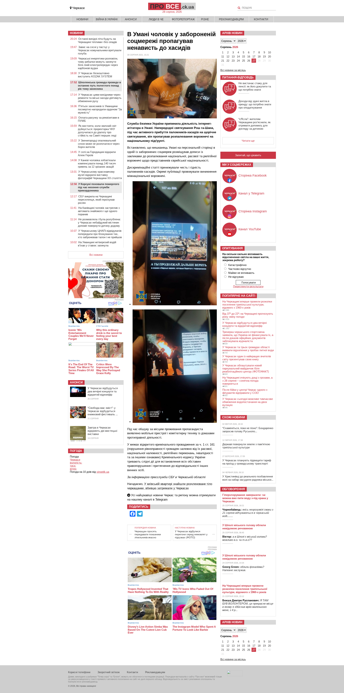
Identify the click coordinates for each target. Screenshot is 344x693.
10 (269, 52)
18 (259, 56)
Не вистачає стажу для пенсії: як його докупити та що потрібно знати (254, 86)
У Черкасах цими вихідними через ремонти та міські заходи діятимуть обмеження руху (99, 98)
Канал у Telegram (251, 193)
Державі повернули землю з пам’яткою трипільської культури (246, 446)
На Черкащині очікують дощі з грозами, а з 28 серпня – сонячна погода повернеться (247, 380)
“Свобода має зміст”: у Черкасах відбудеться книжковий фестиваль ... (103, 411)
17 (253, 56)
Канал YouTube (249, 229)
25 (243, 60)
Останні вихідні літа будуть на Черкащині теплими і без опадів (97, 40)
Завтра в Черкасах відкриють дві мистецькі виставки (102, 430)
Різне (205, 19)
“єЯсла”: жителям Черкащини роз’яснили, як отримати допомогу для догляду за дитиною (254, 123)
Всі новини (95, 254)
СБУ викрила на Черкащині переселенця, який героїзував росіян (96, 199)
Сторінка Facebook (252, 175)
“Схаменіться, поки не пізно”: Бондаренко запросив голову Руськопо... (247, 430)
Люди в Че (156, 19)
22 (227, 60)
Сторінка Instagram (252, 211)
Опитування (232, 248)
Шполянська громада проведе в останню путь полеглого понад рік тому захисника (99, 85)
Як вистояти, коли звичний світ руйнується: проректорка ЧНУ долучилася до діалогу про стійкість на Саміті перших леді (97, 130)
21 (222, 60)
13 (233, 56)
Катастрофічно (237, 264)
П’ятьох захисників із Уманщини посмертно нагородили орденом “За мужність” (100, 109)
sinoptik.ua (103, 471)
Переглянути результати (248, 286)
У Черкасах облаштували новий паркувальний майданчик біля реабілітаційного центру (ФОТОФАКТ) (245, 368)
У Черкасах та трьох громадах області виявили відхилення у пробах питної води (248, 349)
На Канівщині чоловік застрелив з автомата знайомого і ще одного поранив (99, 211)
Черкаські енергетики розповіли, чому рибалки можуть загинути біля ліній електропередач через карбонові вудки (98, 63)
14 (238, 56)
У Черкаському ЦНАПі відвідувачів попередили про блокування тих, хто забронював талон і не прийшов (100, 234)
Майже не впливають (241, 272)
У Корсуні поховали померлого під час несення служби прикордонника (98, 187)
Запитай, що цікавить (248, 155)
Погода (76, 450)
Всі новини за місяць (233, 70)
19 (264, 56)
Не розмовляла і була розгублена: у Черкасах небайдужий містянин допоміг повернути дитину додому (99, 222)
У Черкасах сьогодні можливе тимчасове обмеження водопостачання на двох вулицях (247, 401)
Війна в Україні (107, 19)
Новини (82, 19)
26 (248, 60)
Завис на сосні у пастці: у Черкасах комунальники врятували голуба (99, 50)
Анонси (131, 19)
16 (248, 56)
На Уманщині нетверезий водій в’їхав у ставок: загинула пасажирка (97, 245)
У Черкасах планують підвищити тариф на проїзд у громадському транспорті (246, 462)
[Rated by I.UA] (235, 675)
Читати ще (248, 140)
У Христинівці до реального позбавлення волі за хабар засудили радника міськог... (247, 478)
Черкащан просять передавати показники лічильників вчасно (148, 534)
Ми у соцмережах (236, 164)
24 (238, 60)
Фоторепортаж (183, 19)
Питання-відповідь (238, 77)
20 (269, 56)
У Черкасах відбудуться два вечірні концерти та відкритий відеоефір (103, 391)
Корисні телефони (79, 672)
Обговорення (233, 489)
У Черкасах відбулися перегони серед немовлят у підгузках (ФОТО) (191, 534)
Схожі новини (233, 417)
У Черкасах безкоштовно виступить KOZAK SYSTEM (95, 75)
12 (227, 56)
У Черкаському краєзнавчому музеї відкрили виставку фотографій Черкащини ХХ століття (100, 175)
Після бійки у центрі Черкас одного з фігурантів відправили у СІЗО (244, 391)
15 (243, 56)
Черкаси (78, 8)
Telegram (161, 499)
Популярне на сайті (238, 295)
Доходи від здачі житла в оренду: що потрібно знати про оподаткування (254, 104)
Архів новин (232, 33)
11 (222, 56)
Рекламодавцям (231, 19)
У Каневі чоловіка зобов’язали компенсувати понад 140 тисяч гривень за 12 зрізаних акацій (97, 163)
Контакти (261, 19)
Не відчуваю (236, 276)
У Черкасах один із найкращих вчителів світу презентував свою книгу (246, 358)
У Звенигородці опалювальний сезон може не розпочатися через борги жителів (99, 143)
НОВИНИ (76, 33)
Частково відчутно (239, 268)
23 (233, 60)
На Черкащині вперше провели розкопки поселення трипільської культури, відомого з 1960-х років (247, 304)
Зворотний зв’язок (108, 672)
